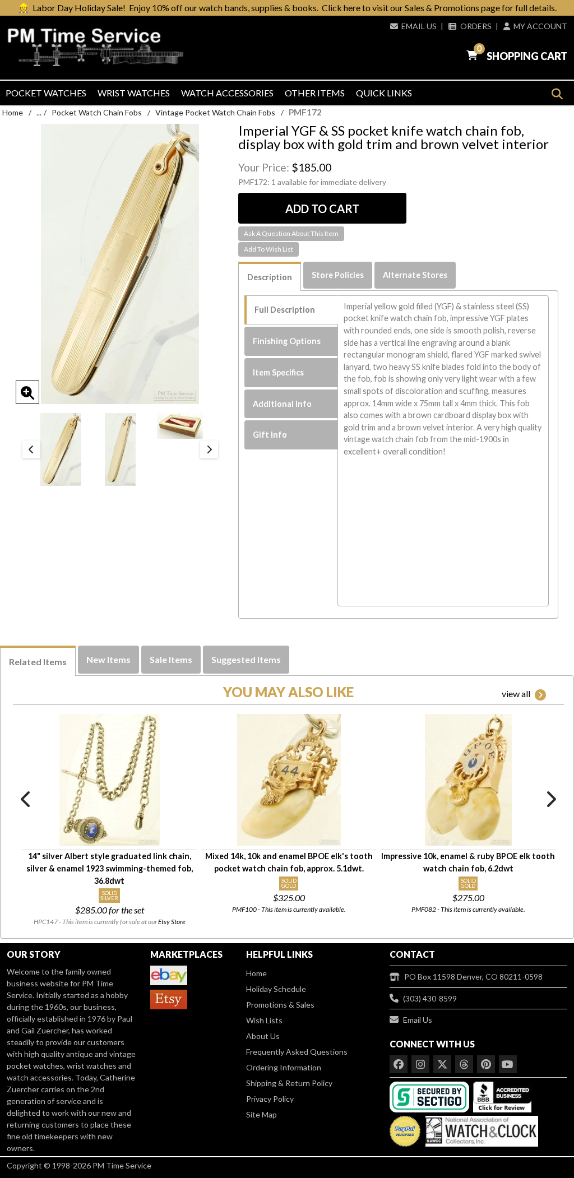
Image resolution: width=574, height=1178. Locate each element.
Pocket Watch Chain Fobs (97, 112)
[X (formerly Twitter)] (442, 1064)
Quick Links (384, 92)
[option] (61, 449)
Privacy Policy (270, 1098)
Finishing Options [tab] (287, 341)
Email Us (419, 26)
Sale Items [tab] (171, 659)
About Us (263, 1036)
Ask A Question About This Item (291, 233)
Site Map (261, 1114)
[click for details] (109, 780)
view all (516, 693)
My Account (540, 26)
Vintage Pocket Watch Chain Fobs (215, 112)
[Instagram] (420, 1064)
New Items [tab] (108, 659)
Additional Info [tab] (282, 404)
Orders (475, 26)
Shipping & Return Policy (289, 1083)
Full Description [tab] (284, 309)
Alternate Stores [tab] (415, 275)
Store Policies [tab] (338, 275)
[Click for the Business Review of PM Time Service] (502, 1096)
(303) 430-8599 (430, 998)
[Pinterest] (486, 1064)
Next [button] (209, 449)
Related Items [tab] (38, 661)
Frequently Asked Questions (297, 1051)
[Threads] (464, 1064)
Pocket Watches (46, 92)
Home (12, 112)
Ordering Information (283, 1067)
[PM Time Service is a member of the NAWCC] (480, 1128)
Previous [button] (31, 449)
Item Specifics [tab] (278, 372)
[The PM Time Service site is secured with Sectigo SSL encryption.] (431, 1096)
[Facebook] (399, 1064)
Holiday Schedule (276, 989)
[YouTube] (508, 1064)
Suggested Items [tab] (246, 659)
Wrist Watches (134, 92)
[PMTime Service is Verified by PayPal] (405, 1128)
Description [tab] (269, 277)
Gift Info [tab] (270, 434)
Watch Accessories (227, 92)
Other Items (315, 92)
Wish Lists (264, 1020)
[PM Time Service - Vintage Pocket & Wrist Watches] (95, 47)
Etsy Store (172, 921)
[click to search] (556, 94)
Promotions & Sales (280, 1004)
